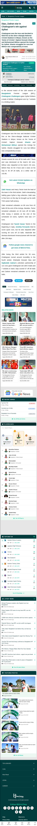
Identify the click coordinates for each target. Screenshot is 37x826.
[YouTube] (8, 808)
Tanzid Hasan (19, 224)
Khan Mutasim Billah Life (12, 56)
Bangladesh (6, 93)
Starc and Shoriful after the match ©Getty (27, 745)
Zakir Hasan (6, 189)
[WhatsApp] (24, 808)
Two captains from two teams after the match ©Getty (26, 700)
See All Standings (17, 593)
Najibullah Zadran (9, 263)
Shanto (27, 142)
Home (2, 11)
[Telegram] (16, 812)
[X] (16, 808)
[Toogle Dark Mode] (30, 8)
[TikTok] (20, 808)
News (18, 11)
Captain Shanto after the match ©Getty (26, 712)
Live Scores (10, 11)
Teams (24, 11)
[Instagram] (12, 808)
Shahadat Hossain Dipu (21, 292)
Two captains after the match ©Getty (11, 693)
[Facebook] (5, 808)
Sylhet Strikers (15, 294)
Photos (31, 11)
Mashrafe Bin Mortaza (12, 286)
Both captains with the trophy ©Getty (26, 734)
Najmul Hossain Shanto (24, 286)
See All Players (20, 518)
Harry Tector (31, 292)
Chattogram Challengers (11, 96)
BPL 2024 (23, 294)
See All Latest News (19, 667)
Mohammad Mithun (9, 145)
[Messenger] (28, 808)
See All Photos (19, 755)
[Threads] (20, 812)
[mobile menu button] (2, 8)
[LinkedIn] (32, 808)
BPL (32, 286)
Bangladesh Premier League (16, 16)
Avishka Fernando (23, 227)
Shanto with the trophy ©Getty (26, 722)
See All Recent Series (19, 419)
